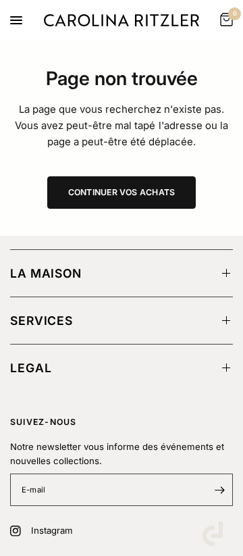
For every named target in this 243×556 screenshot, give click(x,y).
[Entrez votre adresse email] (219, 490)
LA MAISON (46, 273)
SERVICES (41, 320)
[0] (224, 20)
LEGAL (30, 368)
